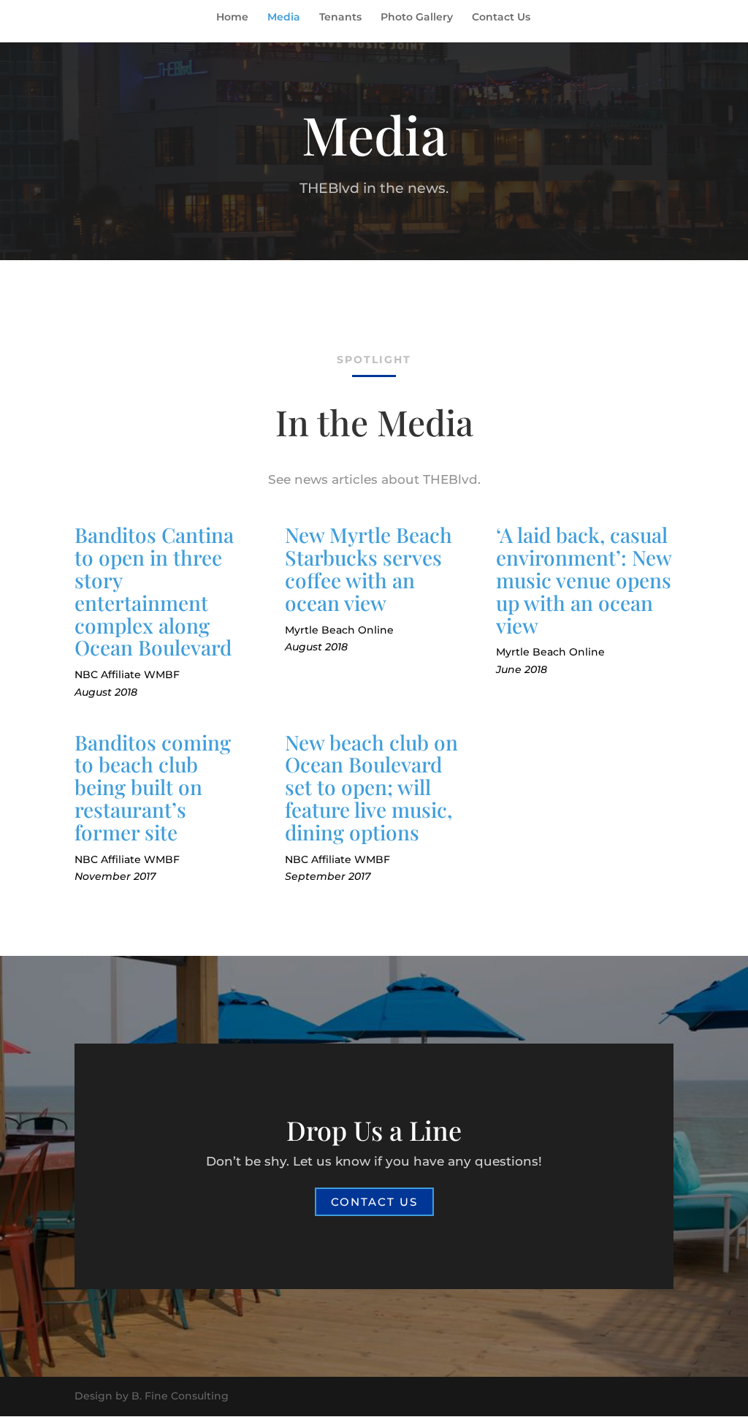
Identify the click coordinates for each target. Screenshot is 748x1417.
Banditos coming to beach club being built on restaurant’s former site (153, 787)
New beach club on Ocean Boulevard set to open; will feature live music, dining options (371, 787)
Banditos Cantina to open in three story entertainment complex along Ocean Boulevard (154, 591)
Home (232, 17)
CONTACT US (374, 1202)
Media (283, 17)
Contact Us (501, 17)
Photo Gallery (417, 17)
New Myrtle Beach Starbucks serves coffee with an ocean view (368, 568)
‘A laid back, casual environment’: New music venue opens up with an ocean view (583, 579)
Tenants (340, 17)
